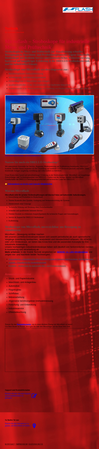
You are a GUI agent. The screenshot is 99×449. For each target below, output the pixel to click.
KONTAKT (9, 444)
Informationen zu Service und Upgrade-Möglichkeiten (29, 184)
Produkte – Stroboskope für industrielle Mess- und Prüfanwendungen (37, 266)
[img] (49, 16)
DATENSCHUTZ (36, 444)
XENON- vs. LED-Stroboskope (72, 252)
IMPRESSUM (21, 444)
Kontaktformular (24, 324)
